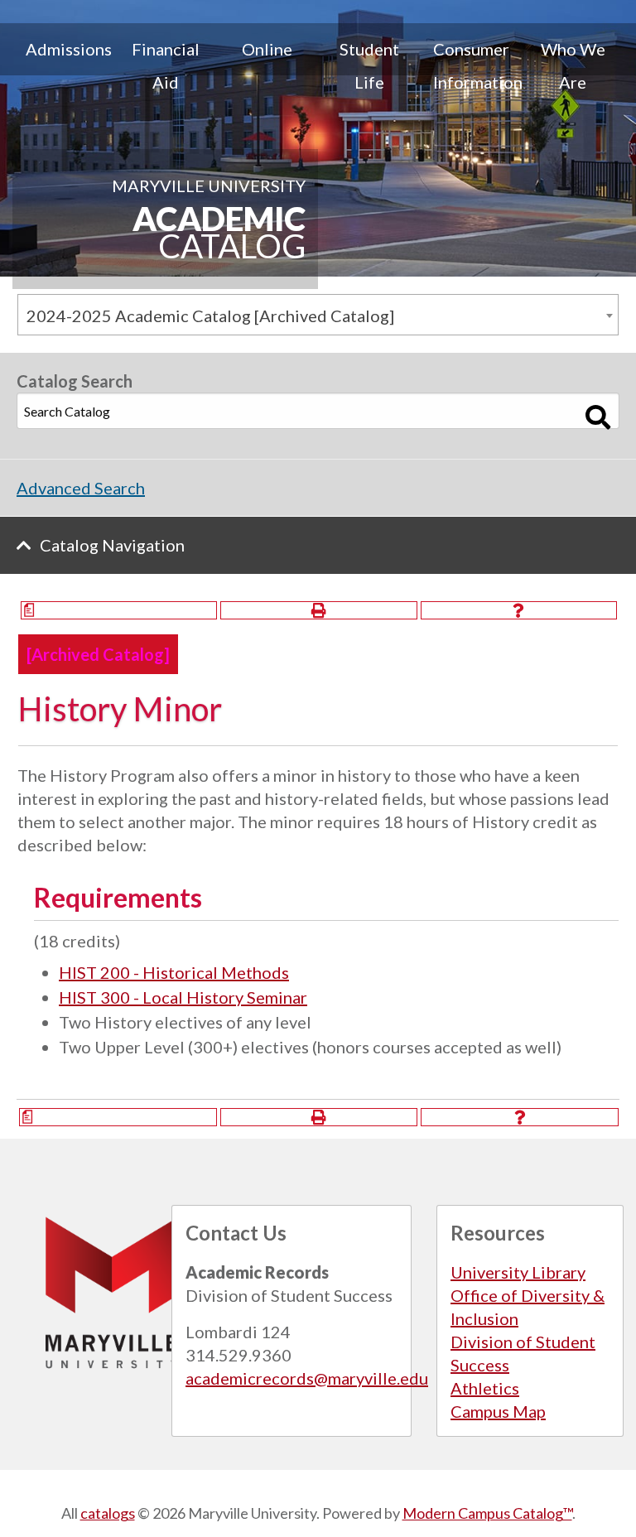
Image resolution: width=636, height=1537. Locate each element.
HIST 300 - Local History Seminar (183, 997)
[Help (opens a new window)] (519, 610)
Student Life (369, 65)
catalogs (107, 1513)
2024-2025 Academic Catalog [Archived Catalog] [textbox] (210, 315)
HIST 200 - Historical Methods (174, 972)
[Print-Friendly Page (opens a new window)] (318, 610)
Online (267, 49)
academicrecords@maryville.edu (307, 1378)
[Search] (598, 417)
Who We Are (573, 65)
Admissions (69, 49)
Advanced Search (81, 488)
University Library (517, 1272)
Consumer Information (477, 65)
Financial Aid (166, 65)
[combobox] (318, 314)
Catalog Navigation (112, 545)
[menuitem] (63, 65)
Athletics (484, 1388)
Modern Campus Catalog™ (487, 1513)
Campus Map (498, 1411)
